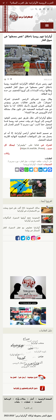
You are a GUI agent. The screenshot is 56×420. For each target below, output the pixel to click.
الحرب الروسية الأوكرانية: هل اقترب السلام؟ (31, 2)
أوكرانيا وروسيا (29, 164)
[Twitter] (45, 169)
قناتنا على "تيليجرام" (28, 145)
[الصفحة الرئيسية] (21, 17)
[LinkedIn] (40, 169)
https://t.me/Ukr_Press (32, 148)
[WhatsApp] (26, 169)
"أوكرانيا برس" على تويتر (44, 9)
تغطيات (27, 402)
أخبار (32, 399)
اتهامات (32, 161)
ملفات (17, 402)
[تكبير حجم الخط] (11, 79)
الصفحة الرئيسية (45, 399)
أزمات (45, 161)
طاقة (39, 161)
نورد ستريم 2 (13, 161)
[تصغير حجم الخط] (8, 79)
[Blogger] (36, 169)
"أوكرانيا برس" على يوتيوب (40, 9)
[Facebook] (50, 169)
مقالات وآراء (20, 399)
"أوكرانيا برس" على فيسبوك (52, 9)
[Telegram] (31, 169)
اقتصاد (39, 164)
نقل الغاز (23, 161)
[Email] (17, 169)
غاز (50, 161)
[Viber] (22, 169)
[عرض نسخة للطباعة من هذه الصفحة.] (5, 79)
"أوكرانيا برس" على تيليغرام (48, 9)
